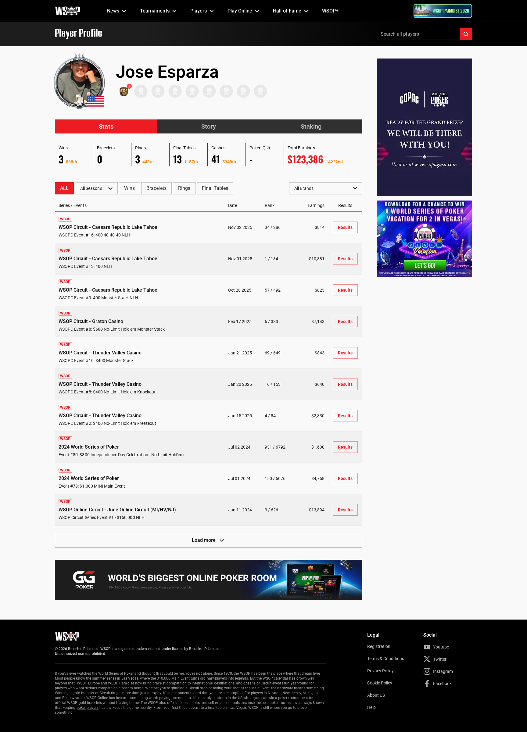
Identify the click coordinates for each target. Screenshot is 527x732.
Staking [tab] (311, 126)
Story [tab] (208, 126)
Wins (129, 188)
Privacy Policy (380, 670)
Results (345, 227)
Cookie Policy (380, 682)
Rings (184, 188)
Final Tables (215, 188)
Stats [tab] (106, 126)
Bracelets (156, 188)
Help (371, 707)
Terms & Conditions (385, 658)
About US (376, 695)
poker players (88, 707)
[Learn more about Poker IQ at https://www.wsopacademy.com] (269, 148)
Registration (378, 646)
